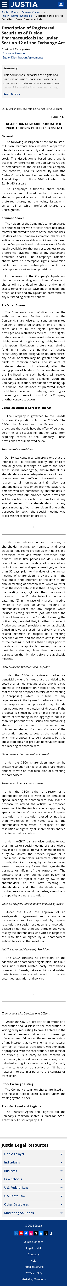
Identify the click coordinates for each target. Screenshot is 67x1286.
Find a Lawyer (14, 1154)
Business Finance (14, 53)
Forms (14, 12)
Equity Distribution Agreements (23, 57)
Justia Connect (33, 1241)
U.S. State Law (14, 1196)
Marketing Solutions (19, 1213)
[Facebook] (26, 1233)
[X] (46, 1233)
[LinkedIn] (16, 1233)
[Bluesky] (41, 1233)
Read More (10, 94)
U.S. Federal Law (16, 1187)
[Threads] (36, 1233)
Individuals (12, 1162)
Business (10, 1171)
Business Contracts (32, 12)
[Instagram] (31, 1233)
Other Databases (16, 1204)
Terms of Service (33, 1266)
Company (34, 1254)
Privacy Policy (33, 1273)
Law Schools (13, 1179)
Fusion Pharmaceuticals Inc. (17, 15)
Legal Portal (33, 1248)
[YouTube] (21, 1233)
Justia (5, 12)
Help (33, 1260)
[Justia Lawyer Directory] (51, 1233)
